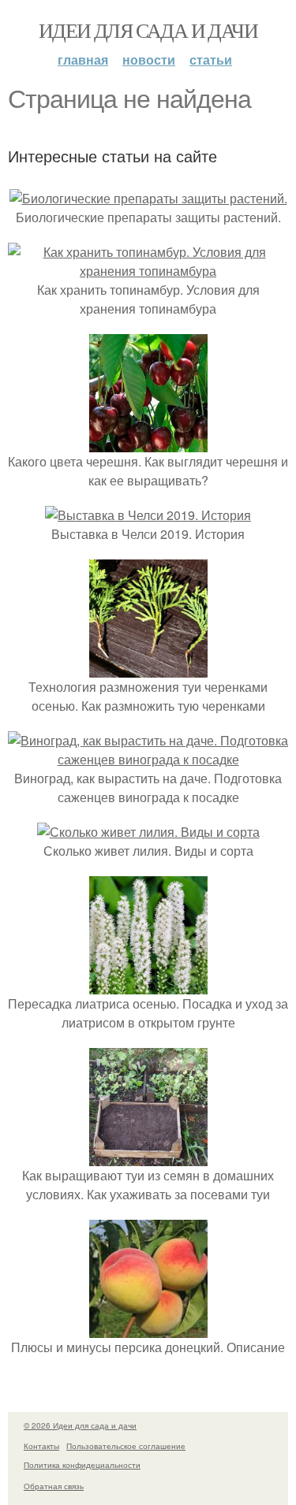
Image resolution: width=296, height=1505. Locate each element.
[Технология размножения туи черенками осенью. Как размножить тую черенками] (148, 668)
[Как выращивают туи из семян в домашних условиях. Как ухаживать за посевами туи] (148, 1156)
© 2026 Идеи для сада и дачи (80, 1425)
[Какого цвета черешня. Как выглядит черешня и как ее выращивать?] (148, 442)
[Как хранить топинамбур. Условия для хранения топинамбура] (148, 271)
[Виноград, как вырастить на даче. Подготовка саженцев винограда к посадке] (148, 759)
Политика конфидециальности (82, 1464)
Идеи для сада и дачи (148, 30)
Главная (83, 59)
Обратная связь (54, 1486)
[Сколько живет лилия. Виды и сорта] (148, 832)
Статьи (210, 59)
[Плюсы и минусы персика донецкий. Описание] (148, 1328)
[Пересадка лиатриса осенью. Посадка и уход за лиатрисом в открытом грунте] (148, 984)
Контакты (41, 1445)
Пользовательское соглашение (125, 1445)
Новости (148, 59)
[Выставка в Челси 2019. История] (148, 515)
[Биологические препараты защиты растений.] (148, 198)
